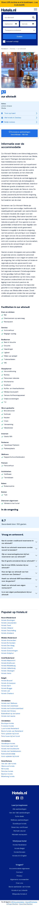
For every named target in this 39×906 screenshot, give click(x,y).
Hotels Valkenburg (8, 668)
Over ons (19, 883)
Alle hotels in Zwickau (12, 117)
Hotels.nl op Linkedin (19, 890)
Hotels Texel (6, 625)
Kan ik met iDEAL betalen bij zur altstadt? (15, 566)
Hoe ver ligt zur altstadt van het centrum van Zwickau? (15, 573)
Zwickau (12, 49)
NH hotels (5, 769)
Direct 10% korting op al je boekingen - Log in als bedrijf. (19, 3)
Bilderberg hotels (8, 776)
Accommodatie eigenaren (19, 868)
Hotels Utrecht (7, 648)
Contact (19, 872)
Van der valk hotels (8, 763)
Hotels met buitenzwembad (12, 708)
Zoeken (19, 36)
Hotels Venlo (6, 673)
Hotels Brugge (6, 688)
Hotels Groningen (8, 620)
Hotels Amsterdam (8, 640)
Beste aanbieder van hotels (19, 887)
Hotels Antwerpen (8, 683)
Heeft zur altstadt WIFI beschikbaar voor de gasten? (16, 579)
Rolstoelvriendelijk (8, 754)
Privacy (19, 876)
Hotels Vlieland (7, 628)
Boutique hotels (7, 723)
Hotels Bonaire (19, 852)
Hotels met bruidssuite (10, 748)
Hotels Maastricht (8, 660)
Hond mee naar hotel (9, 746)
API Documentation (17, 902)
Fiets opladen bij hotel (10, 734)
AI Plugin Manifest (12, 904)
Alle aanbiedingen (19, 809)
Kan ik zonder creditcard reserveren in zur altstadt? (18, 542)
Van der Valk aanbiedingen (19, 813)
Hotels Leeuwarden (8, 623)
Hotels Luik (5, 691)
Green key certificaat (19, 827)
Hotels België (20, 848)
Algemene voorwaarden (19, 879)
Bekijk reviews (9, 122)
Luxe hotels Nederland (10, 728)
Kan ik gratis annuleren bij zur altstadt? (18, 561)
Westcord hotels (8, 766)
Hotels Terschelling (8, 630)
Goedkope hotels (8, 743)
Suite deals (19, 816)
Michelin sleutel (19, 831)
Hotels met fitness (8, 711)
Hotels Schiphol (7, 653)
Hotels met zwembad (9, 706)
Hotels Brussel (6, 680)
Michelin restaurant (19, 834)
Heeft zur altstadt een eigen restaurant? (13, 586)
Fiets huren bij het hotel (10, 736)
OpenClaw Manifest (25, 904)
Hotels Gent (6, 686)
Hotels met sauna (8, 716)
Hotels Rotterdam (8, 643)
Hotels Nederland (19, 845)
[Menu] (35, 9)
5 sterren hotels (7, 726)
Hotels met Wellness (9, 703)
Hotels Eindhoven (8, 663)
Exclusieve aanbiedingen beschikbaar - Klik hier (20, 133)
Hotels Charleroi (7, 693)
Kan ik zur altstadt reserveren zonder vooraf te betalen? (17, 548)
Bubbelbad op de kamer (10, 713)
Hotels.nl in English (19, 856)
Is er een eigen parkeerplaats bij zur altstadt (17, 593)
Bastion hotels (7, 774)
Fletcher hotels (7, 771)
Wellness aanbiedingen (19, 820)
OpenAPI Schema (31, 902)
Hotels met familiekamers (11, 751)
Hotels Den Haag (7, 645)
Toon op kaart (10, 113)
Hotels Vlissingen (8, 671)
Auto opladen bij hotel (10, 756)
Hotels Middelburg (8, 665)
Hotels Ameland (7, 633)
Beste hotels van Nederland (12, 731)
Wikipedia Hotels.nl (19, 894)
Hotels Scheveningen (9, 650)
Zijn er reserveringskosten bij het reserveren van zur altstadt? (15, 555)
